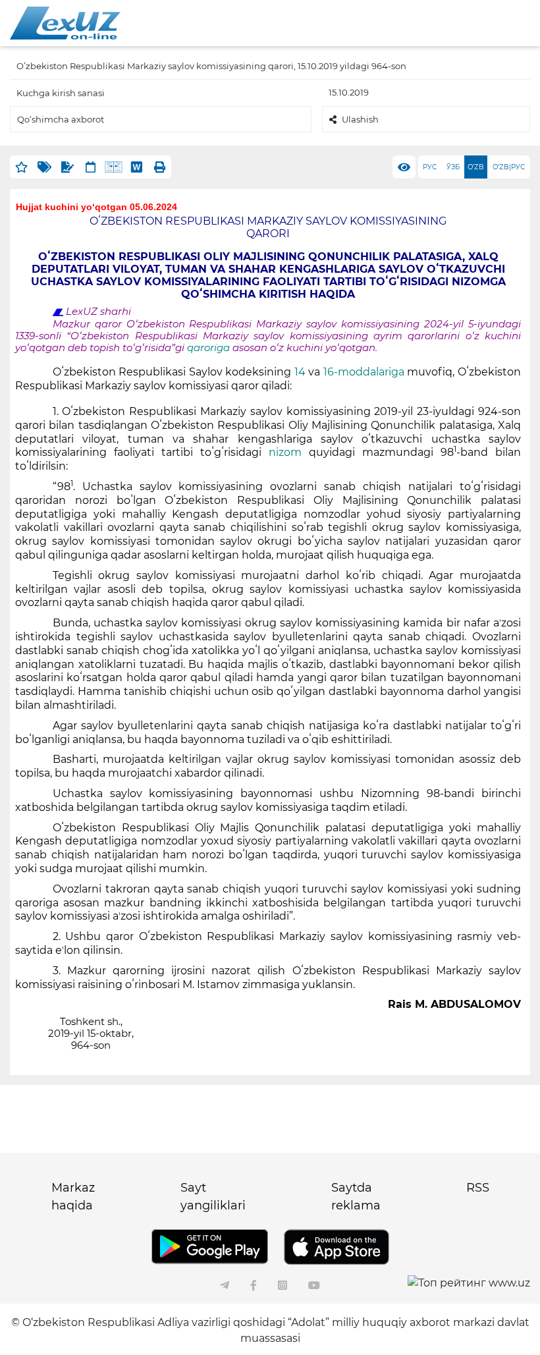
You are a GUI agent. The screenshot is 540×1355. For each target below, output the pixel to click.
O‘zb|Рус (509, 167)
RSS (477, 1187)
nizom (285, 452)
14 (300, 372)
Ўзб (453, 167)
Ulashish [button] (360, 119)
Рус (430, 167)
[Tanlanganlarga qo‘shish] (21, 167)
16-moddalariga (365, 372)
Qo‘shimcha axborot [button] (60, 119)
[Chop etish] (159, 167)
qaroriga (209, 348)
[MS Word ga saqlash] (136, 167)
